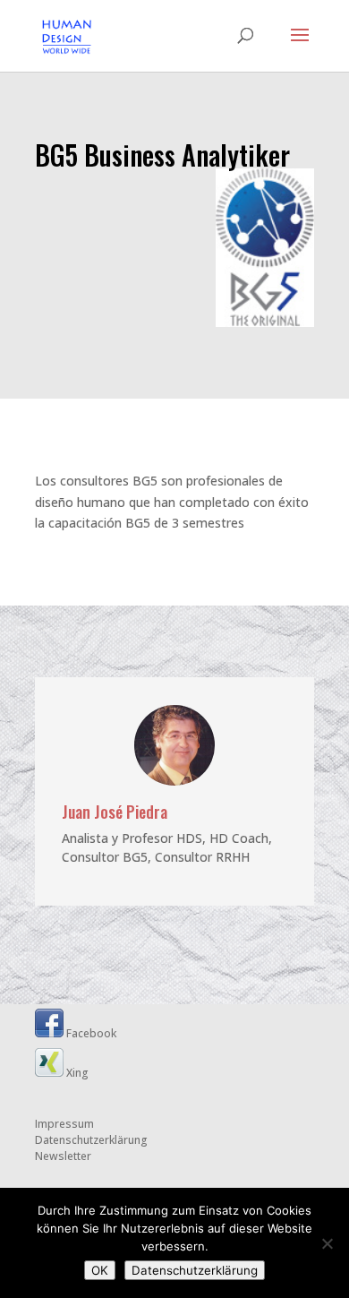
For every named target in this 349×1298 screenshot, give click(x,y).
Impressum (64, 1123)
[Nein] (327, 1243)
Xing (76, 1072)
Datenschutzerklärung (91, 1140)
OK (99, 1270)
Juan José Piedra (114, 811)
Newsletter (63, 1156)
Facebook (90, 1033)
